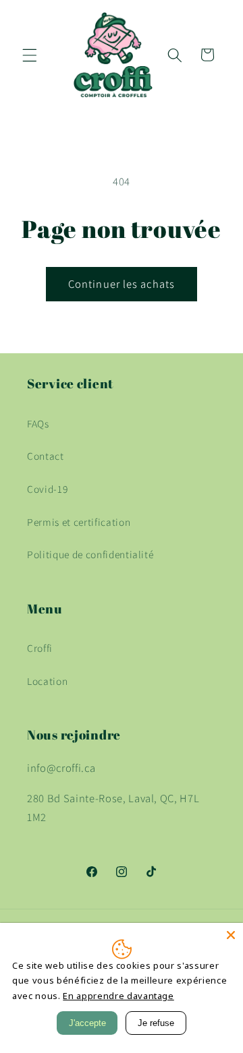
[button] (30, 54)
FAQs (38, 423)
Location (47, 681)
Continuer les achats (121, 283)
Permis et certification (78, 522)
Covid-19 (47, 488)
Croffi (40, 648)
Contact (45, 455)
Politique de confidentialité (90, 554)
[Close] (231, 935)
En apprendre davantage (118, 996)
